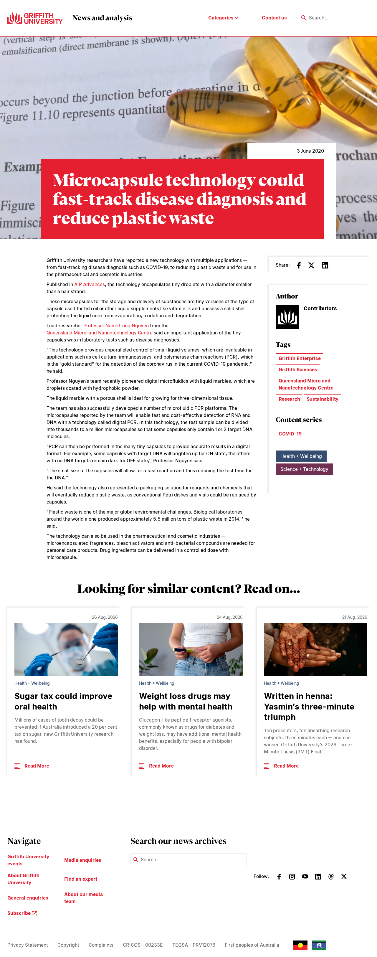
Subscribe (19, 913)
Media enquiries (82, 860)
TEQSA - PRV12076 (193, 945)
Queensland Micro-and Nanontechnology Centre (100, 333)
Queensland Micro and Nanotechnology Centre (306, 384)
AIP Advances (89, 284)
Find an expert (80, 879)
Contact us (274, 18)
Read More (36, 766)
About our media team (83, 898)
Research (289, 399)
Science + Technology (304, 469)
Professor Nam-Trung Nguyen (116, 326)
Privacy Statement (27, 945)
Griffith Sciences (298, 369)
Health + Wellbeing (301, 456)
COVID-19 (290, 434)
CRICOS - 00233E (143, 945)
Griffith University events (28, 860)
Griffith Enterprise (300, 358)
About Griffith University (23, 879)
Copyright (68, 945)
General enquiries (27, 898)
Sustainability (322, 399)
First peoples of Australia (252, 945)
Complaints (101, 945)
